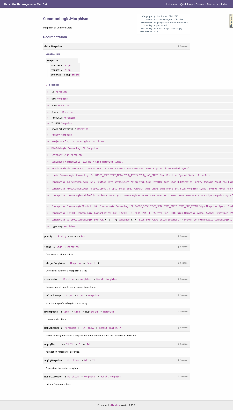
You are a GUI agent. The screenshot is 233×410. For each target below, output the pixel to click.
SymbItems (145, 182)
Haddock (115, 405)
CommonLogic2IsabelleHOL (82, 206)
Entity (198, 182)
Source (200, 4)
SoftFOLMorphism (156, 219)
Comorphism (58, 182)
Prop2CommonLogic (77, 188)
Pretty (56, 134)
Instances (171, 4)
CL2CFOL (71, 213)
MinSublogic (59, 148)
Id (73, 74)
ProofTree (204, 175)
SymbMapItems (161, 182)
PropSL (113, 188)
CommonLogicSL (82, 141)
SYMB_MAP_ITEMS (141, 168)
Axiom (134, 182)
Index (224, 4)
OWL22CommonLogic (77, 182)
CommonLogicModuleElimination (86, 195)
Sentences (58, 161)
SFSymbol (173, 219)
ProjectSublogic (62, 141)
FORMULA (138, 188)
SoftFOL (99, 219)
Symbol (118, 161)
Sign (67, 65)
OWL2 (92, 182)
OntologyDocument (118, 182)
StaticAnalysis (61, 168)
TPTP (113, 219)
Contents (212, 4)
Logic (55, 175)
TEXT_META (88, 161)
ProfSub (101, 182)
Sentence (124, 219)
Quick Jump (186, 4)
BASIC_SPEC (95, 168)
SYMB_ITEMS (124, 168)
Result (91, 263)
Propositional (98, 188)
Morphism (61, 91)
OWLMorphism (184, 182)
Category (57, 155)
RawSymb (208, 182)
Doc (83, 236)
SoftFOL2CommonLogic (79, 219)
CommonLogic (72, 161)
